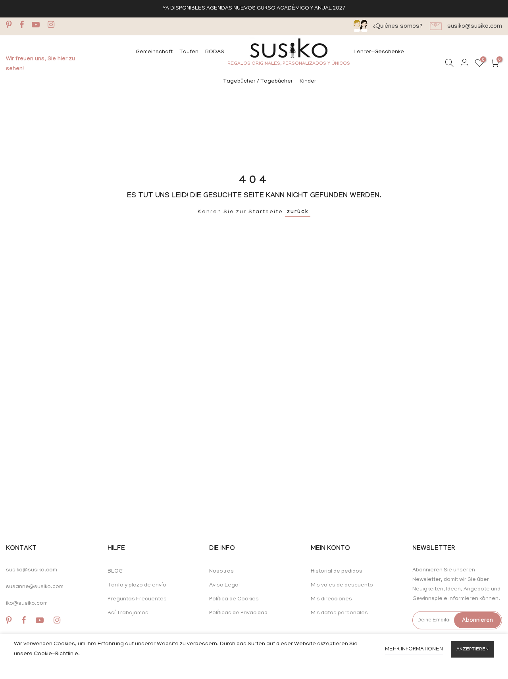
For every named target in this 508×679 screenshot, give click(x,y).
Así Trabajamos (128, 613)
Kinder (308, 82)
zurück (297, 212)
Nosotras (221, 572)
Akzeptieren (472, 649)
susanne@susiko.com (35, 587)
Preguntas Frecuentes (137, 599)
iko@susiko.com (27, 604)
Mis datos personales (339, 613)
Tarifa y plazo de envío (137, 585)
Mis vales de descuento (342, 585)
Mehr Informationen (414, 649)
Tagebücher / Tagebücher (258, 82)
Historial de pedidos (336, 572)
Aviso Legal (224, 585)
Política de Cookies (234, 599)
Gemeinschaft (154, 52)
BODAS (214, 52)
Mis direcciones (331, 599)
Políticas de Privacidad (238, 613)
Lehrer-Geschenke (379, 52)
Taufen (188, 52)
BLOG (115, 572)
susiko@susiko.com (31, 570)
